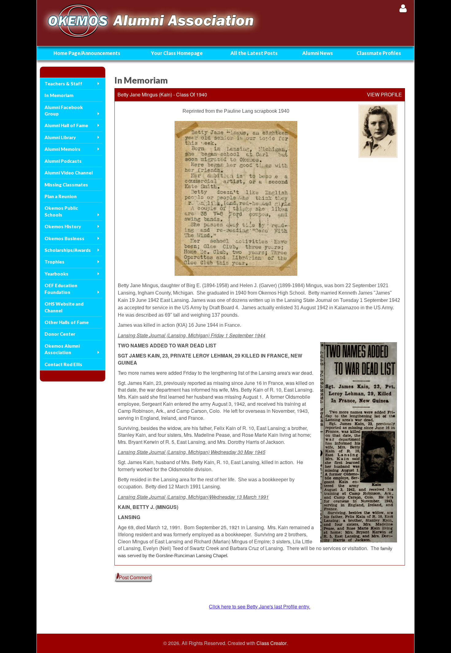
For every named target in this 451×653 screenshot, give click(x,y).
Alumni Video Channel (68, 172)
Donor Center (59, 334)
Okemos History (62, 226)
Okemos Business (64, 238)
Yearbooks (56, 273)
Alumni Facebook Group (63, 110)
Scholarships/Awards (67, 250)
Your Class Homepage (177, 53)
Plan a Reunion (60, 196)
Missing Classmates (66, 184)
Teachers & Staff (63, 83)
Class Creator (271, 643)
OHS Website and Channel (63, 307)
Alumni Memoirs (62, 149)
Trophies (54, 261)
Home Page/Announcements (86, 53)
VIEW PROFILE (384, 94)
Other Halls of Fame (66, 322)
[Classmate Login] (403, 8)
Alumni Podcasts (63, 161)
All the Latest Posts (254, 53)
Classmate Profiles (379, 53)
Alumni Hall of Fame (66, 125)
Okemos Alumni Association (62, 349)
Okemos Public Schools (61, 211)
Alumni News (317, 53)
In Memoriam (58, 95)
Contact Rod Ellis (63, 364)
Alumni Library (60, 137)
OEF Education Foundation (60, 289)
